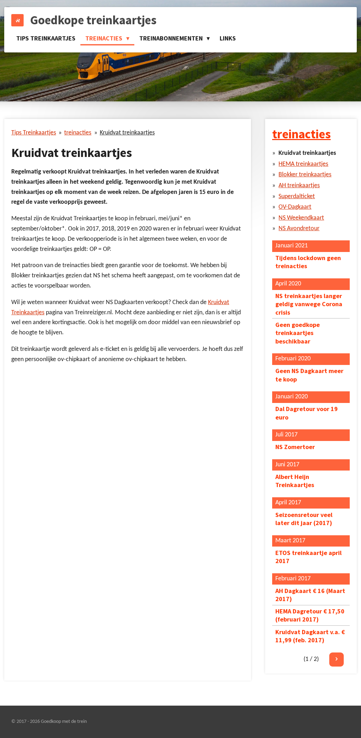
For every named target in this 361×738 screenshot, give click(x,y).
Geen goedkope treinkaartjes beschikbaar (297, 333)
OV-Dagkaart (295, 207)
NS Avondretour (299, 228)
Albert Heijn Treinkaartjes (294, 481)
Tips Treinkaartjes (33, 133)
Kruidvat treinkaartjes (127, 133)
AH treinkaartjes (299, 185)
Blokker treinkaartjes (305, 174)
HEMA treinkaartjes (303, 164)
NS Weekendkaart (301, 218)
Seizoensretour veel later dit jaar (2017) (303, 519)
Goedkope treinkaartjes (93, 20)
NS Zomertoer (295, 447)
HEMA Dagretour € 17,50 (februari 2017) (309, 615)
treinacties (77, 133)
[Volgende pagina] (336, 659)
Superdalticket (297, 196)
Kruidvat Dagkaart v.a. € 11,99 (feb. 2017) (310, 636)
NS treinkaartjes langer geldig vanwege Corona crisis (308, 304)
